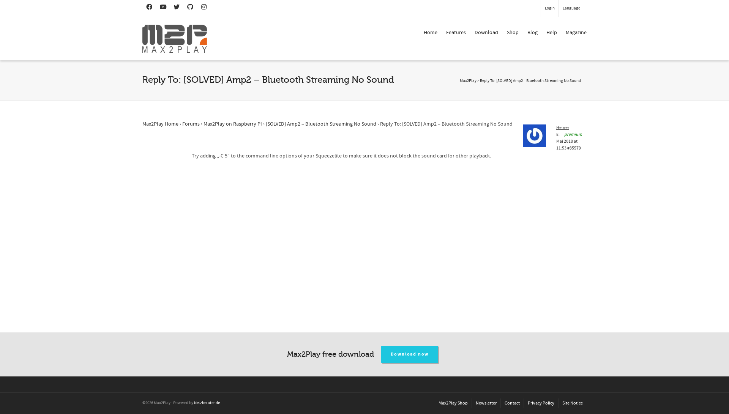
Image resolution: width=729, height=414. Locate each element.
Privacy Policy (541, 403)
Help (551, 32)
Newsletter (486, 403)
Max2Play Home (160, 124)
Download (486, 32)
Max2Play (468, 80)
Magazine (576, 32)
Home (430, 32)
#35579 (574, 148)
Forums (191, 124)
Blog (532, 32)
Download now (410, 354)
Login (550, 8)
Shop (513, 32)
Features (456, 32)
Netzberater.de (207, 403)
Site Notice (572, 403)
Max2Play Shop (453, 403)
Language (571, 8)
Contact (512, 403)
